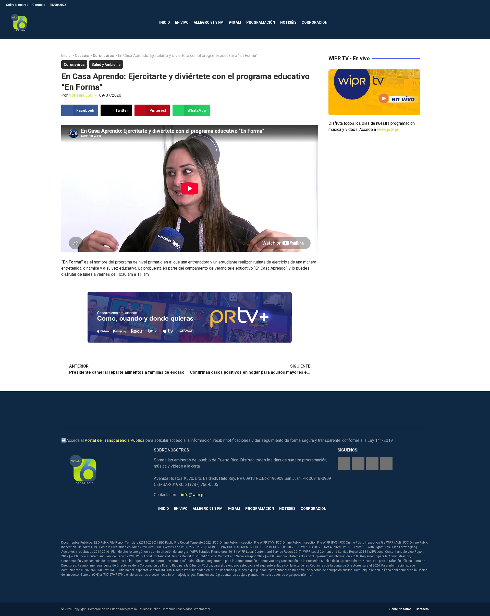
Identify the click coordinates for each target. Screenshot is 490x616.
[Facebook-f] (344, 463)
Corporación (314, 22)
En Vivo (182, 22)
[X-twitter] (372, 463)
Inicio (164, 22)
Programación (260, 22)
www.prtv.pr (388, 129)
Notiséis (288, 22)
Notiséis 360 (80, 95)
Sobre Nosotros (17, 5)
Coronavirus (103, 56)
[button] (479, 22)
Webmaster (202, 609)
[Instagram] (358, 463)
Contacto (38, 5)
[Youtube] (386, 463)
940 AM (235, 22)
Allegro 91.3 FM (209, 22)
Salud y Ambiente (106, 64)
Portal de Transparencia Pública (114, 440)
